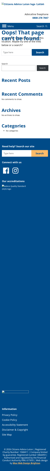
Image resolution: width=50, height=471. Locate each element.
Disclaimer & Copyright (15, 429)
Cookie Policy (9, 419)
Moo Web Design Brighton (26, 463)
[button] (8, 26)
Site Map (7, 434)
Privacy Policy (9, 415)
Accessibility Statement (15, 424)
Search (5, 63)
